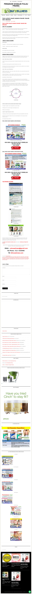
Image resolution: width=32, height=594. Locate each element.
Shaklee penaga (23, 258)
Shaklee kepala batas (12, 258)
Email (3, 280)
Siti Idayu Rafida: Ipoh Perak (7, 355)
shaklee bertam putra (17, 257)
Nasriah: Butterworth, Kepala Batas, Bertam (9, 340)
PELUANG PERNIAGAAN (15, 563)
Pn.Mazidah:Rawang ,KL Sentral (7, 348)
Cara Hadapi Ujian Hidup (12, 360)
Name (3, 276)
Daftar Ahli (4, 563)
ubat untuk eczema (4, 259)
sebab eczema (22, 256)
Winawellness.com (17, 253)
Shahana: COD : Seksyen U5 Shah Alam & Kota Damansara (11, 352)
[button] (30, 592)
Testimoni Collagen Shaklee (9, 364)
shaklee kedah (8, 258)
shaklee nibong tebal (18, 258)
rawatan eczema (19, 256)
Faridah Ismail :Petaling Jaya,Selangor (8, 338)
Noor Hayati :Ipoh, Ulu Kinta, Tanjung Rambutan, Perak (11, 342)
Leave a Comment (13, 21)
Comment (4, 267)
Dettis (3, 364)
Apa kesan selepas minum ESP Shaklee (24, 564)
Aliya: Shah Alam (5, 336)
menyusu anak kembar (13, 256)
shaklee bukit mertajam (23, 257)
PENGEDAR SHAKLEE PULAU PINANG (16, 5)
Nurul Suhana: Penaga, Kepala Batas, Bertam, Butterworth (12, 346)
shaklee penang (27, 258)
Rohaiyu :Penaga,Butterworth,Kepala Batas (9, 350)
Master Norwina (5, 360)
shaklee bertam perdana (11, 257)
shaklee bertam (6, 257)
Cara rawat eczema (8, 256)
